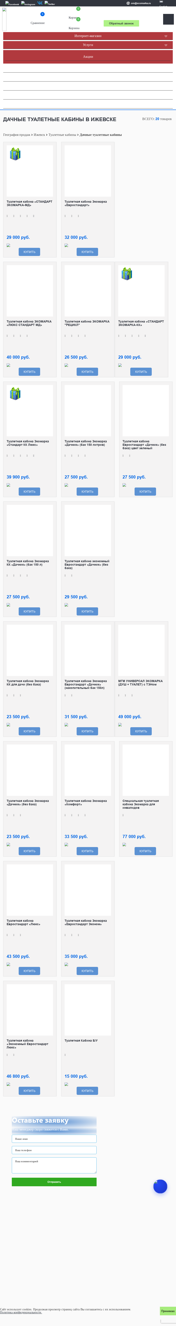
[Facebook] (12, 4)
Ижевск (39, 135)
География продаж (16, 135)
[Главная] (4, 19)
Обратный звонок (121, 23)
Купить (29, 252)
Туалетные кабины (62, 135)
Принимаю (168, 1311)
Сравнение (38, 19)
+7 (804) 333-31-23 (121, 15)
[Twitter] (50, 4)
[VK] (39, 3)
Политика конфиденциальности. (21, 1312)
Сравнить (50, 148)
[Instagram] (28, 4)
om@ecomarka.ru (141, 3)
